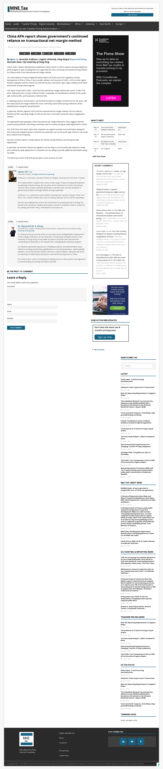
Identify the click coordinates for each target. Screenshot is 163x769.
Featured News (42, 47)
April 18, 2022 (126, 528)
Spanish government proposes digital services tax (110, 192)
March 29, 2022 (127, 603)
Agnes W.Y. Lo (25, 171)
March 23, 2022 (127, 611)
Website (10, 318)
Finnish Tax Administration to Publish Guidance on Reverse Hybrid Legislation (136, 422)
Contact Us (63, 743)
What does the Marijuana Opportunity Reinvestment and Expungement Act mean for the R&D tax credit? (137, 533)
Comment (11, 286)
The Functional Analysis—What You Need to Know (138, 438)
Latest (16, 24)
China (34, 47)
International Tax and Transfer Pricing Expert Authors (31, 28)
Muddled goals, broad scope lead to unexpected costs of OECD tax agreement (137, 489)
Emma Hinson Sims (103, 210)
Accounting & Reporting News (137, 552)
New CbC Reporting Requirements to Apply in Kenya (138, 394)
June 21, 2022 (126, 477)
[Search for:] (138, 366)
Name (9, 304)
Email (9, 311)
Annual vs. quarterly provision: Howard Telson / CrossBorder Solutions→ (136, 607)
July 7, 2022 (125, 398)
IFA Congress (105, 149)
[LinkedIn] (123, 741)
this (57, 158)
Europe (119, 24)
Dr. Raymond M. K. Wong (30, 226)
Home (8, 24)
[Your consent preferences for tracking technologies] (159, 765)
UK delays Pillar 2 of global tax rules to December (136, 453)
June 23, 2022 (126, 433)
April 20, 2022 (126, 493)
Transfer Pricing (29, 24)
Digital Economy (47, 24)
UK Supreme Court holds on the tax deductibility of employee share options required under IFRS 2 (136, 599)
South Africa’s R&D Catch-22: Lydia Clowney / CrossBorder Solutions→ (138, 542)
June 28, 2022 (126, 417)
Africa (78, 24)
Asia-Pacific (105, 24)
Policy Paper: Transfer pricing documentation (132, 380)
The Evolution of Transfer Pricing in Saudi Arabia (137, 430)
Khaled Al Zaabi (102, 189)
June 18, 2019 (14, 47)
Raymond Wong (78, 59)
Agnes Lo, (14, 59)
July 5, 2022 (125, 410)
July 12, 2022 (126, 390)
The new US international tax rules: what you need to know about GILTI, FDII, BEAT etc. (110, 257)
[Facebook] (140, 741)
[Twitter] (132, 741)
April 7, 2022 (126, 538)
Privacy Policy (64, 751)
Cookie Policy (64, 755)
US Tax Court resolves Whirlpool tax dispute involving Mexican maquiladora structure (111, 234)
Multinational (63, 24)
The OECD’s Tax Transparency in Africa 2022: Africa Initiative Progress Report (138, 461)
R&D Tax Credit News (131, 482)
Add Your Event (99, 156)
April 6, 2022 (126, 546)
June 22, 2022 (126, 441)
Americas (90, 24)
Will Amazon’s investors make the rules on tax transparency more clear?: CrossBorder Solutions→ (137, 571)
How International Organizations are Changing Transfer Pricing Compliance (136, 445)
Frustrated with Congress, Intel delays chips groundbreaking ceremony (138, 414)
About (61, 738)
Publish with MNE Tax (66, 733)
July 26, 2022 (126, 384)
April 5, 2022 (126, 593)
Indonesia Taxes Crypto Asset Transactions (138, 387)
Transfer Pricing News (133, 617)
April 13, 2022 (126, 576)
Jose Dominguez (102, 255)
